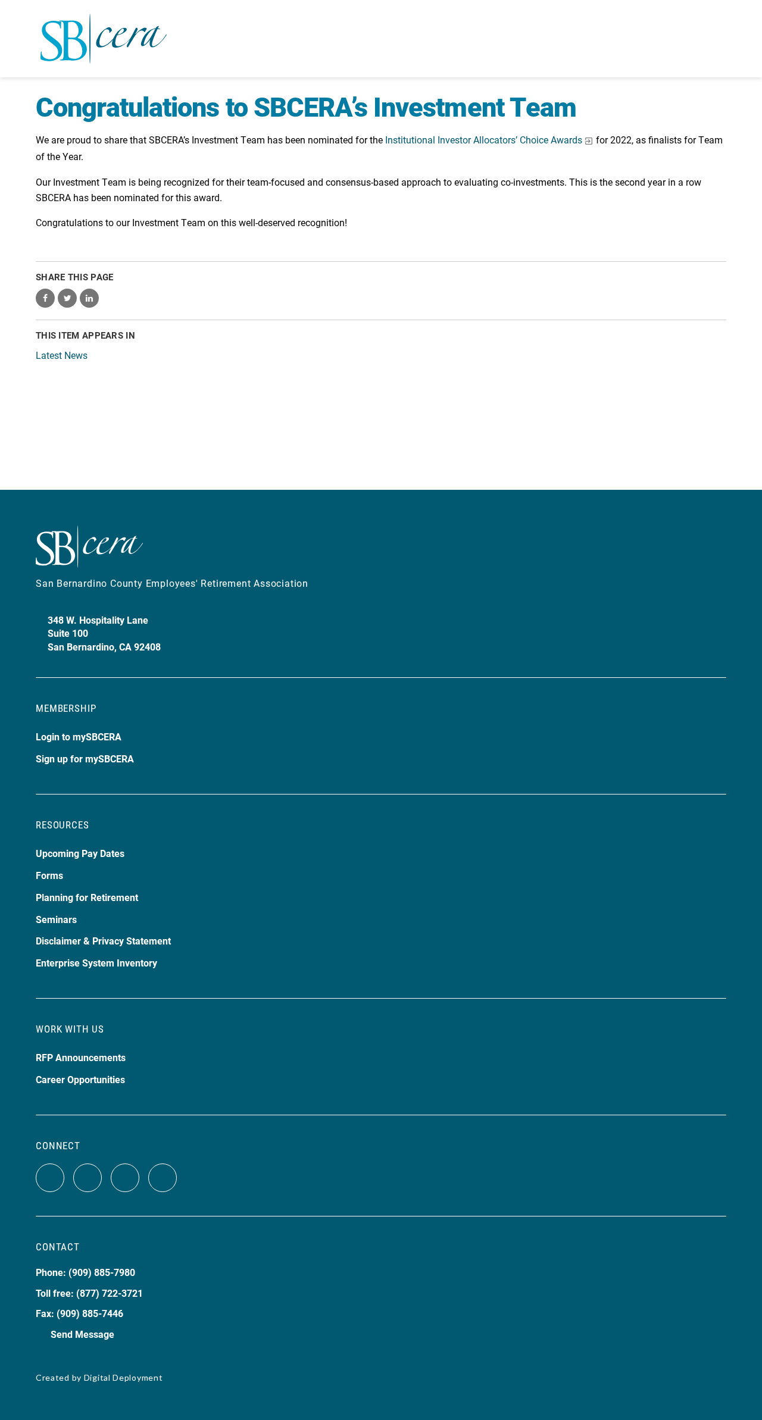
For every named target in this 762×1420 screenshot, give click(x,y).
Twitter (87, 1177)
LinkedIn (162, 1177)
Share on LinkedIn (89, 298)
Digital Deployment (123, 1377)
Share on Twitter (67, 298)
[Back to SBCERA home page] (103, 32)
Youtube (125, 1177)
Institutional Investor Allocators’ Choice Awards (483, 139)
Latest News (62, 355)
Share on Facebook (45, 298)
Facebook (50, 1177)
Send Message (82, 1334)
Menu (716, 39)
